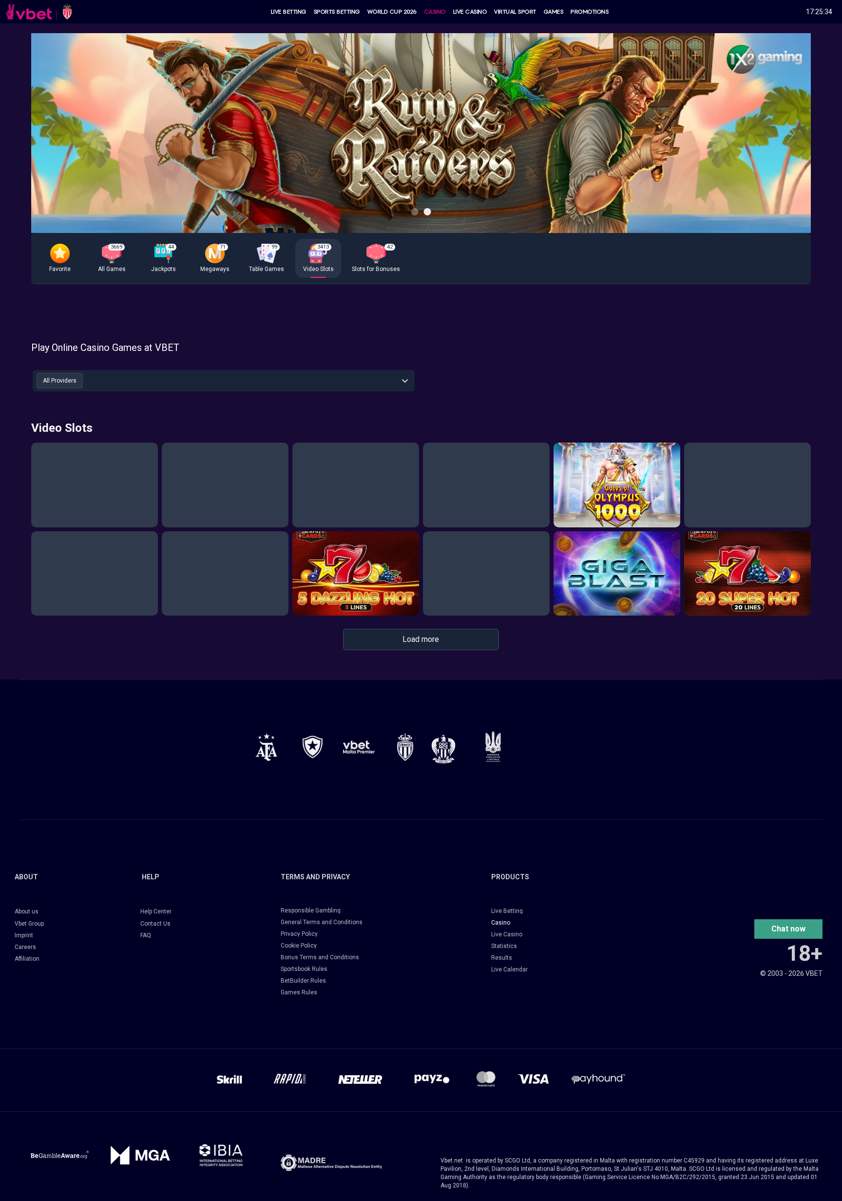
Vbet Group (29, 924)
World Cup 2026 (392, 11)
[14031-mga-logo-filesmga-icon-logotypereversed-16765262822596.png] (140, 1155)
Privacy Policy (299, 934)
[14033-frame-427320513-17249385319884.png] (331, 1162)
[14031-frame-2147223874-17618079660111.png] (221, 1155)
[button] (60, 258)
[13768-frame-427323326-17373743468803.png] (312, 747)
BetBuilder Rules (303, 981)
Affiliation (27, 959)
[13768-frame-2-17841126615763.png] (359, 747)
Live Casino (470, 11)
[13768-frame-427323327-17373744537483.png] (266, 747)
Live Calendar (509, 969)
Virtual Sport (515, 11)
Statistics (504, 946)
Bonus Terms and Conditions (320, 957)
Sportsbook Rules (304, 969)
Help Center (156, 911)
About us (26, 911)
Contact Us (155, 924)
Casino (435, 11)
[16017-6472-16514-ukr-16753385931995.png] (493, 746)
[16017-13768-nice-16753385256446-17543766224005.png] (443, 748)
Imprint (24, 935)
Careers (25, 947)
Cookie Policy (299, 946)
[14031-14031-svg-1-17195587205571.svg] (60, 1155)
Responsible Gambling (311, 910)
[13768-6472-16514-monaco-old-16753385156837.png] (405, 747)
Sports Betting (337, 11)
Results (501, 958)
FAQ (145, 935)
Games (554, 11)
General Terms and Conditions (322, 922)
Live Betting (288, 11)
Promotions (590, 11)
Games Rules (299, 992)
